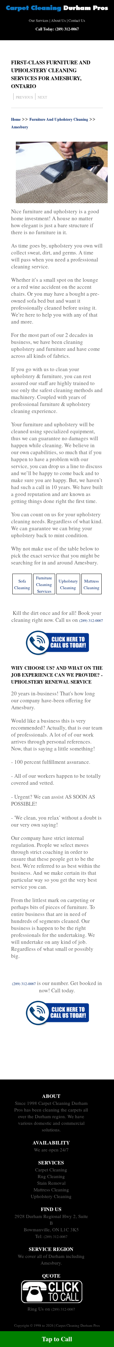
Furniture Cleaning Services (44, 584)
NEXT (42, 97)
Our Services (38, 20)
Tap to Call (57, 1339)
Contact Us (76, 20)
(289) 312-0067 (55, 1236)
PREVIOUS (24, 97)
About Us (58, 20)
